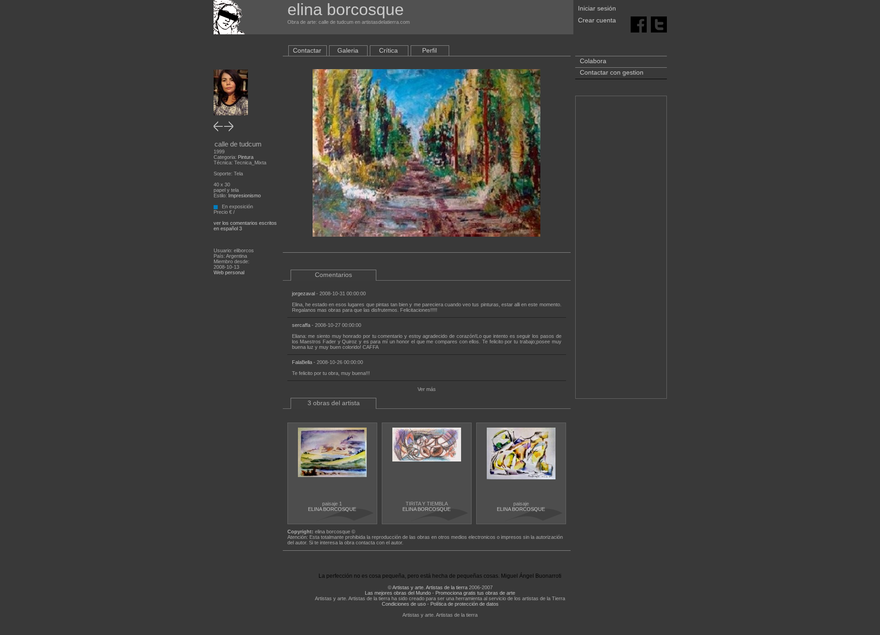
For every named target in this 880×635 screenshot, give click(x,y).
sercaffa (301, 325)
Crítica (388, 50)
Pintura (245, 157)
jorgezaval (303, 293)
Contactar (307, 50)
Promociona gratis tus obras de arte (475, 593)
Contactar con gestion (612, 72)
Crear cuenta (597, 20)
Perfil (429, 50)
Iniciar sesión (597, 8)
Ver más (427, 389)
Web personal (229, 272)
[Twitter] (659, 24)
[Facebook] (639, 24)
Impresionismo (244, 195)
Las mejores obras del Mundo (398, 593)
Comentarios (333, 274)
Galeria (347, 50)
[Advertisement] (621, 251)
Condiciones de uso (404, 604)
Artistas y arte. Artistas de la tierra (430, 587)
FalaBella (302, 362)
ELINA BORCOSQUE (332, 509)
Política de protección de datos (464, 604)
